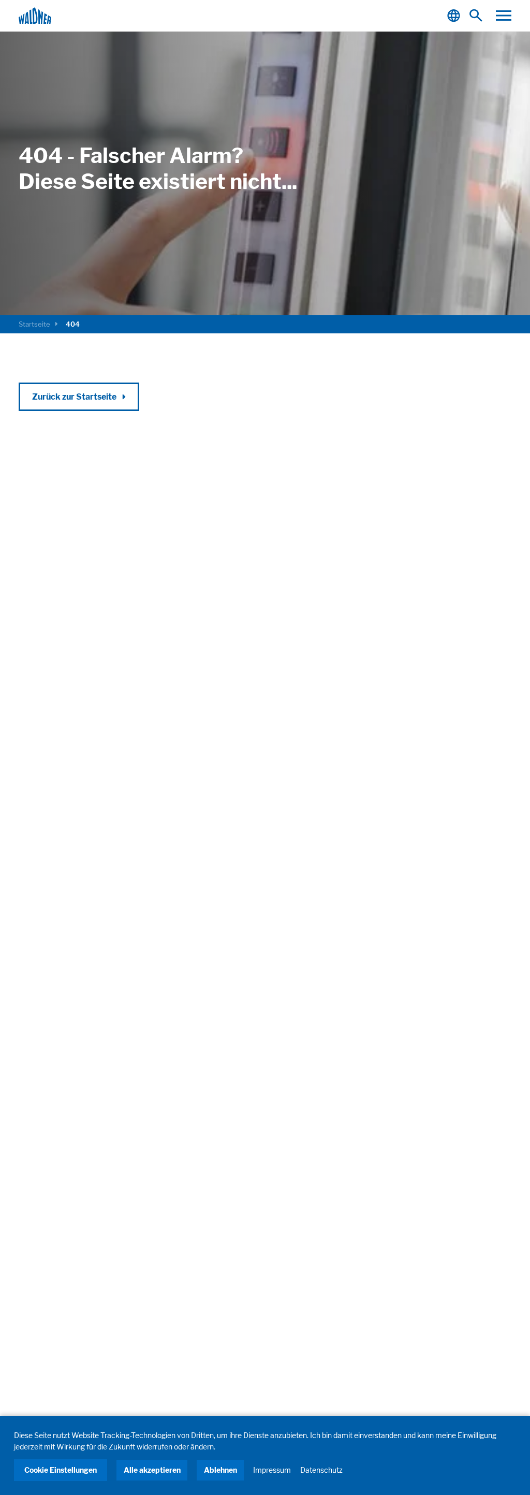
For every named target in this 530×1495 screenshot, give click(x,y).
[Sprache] (455, 16)
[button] (503, 15)
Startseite (34, 324)
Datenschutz (321, 1469)
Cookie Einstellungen (60, 1469)
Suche (478, 16)
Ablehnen (220, 1469)
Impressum (272, 1469)
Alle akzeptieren (152, 1469)
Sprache (455, 16)
